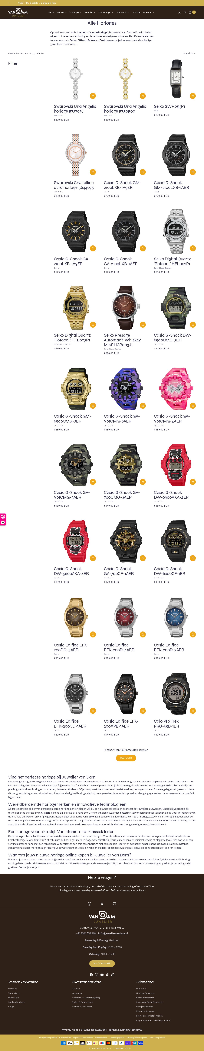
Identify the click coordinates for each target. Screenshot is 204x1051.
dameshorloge (99, 32)
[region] (102, 3)
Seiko (73, 40)
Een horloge (15, 781)
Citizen (82, 40)
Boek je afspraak (102, 963)
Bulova (92, 40)
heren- (82, 32)
